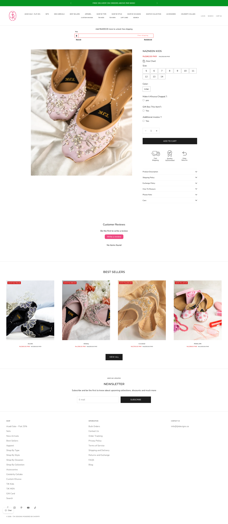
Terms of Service (96, 445)
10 (185, 70)
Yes (147, 110)
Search (136, 17)
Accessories (171, 14)
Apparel (88, 14)
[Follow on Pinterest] (21, 507)
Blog (91, 464)
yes (147, 100)
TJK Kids (101, 17)
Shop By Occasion (134, 14)
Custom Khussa (87, 17)
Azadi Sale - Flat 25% (32, 14)
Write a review (114, 236)
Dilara (30, 343)
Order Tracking (96, 436)
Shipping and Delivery (99, 450)
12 (146, 76)
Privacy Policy (95, 440)
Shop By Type (101, 14)
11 (193, 70)
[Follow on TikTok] (35, 507)
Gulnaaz (142, 343)
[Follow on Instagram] (14, 507)
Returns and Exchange (99, 455)
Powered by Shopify (31, 516)
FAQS (91, 460)
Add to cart (170, 141)
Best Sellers (75, 14)
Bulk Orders (94, 426)
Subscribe (135, 399)
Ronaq (86, 343)
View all (114, 357)
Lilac (146, 89)
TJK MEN (112, 17)
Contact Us (94, 431)
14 (162, 76)
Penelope (197, 343)
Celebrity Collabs (188, 14)
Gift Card (124, 17)
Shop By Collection (153, 14)
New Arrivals (59, 14)
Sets (47, 14)
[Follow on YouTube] (28, 507)
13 (154, 76)
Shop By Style (117, 14)
